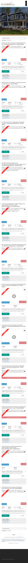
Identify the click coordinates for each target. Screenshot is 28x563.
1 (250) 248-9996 (5, 77)
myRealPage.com (16, 543)
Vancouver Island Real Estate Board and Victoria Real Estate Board (14, 540)
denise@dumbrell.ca (6, 78)
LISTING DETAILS (5, 71)
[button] (26, 3)
